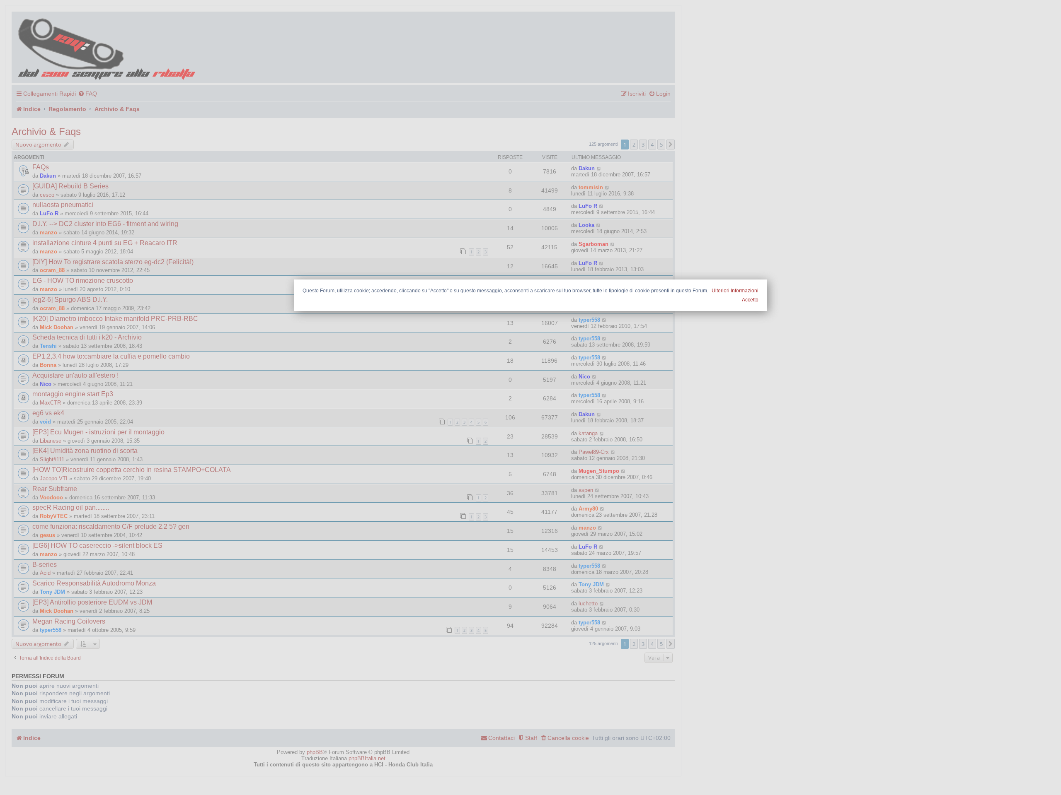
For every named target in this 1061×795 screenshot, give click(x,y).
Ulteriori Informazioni (735, 291)
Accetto (750, 300)
